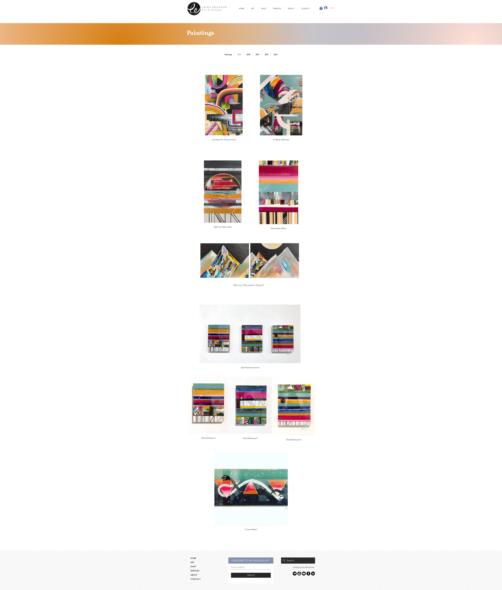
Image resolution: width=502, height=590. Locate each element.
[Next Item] (244, 105)
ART (192, 562)
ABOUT (193, 574)
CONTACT (195, 579)
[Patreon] (295, 573)
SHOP (193, 566)
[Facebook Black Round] (308, 573)
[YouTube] (304, 573)
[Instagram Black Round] (299, 573)
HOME (193, 558)
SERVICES (194, 570)
